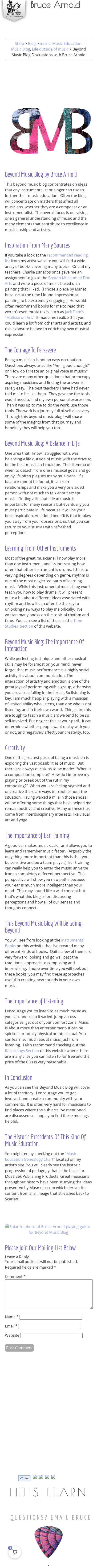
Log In (89, 21)
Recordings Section (22, 1050)
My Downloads (70, 21)
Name (12, 1316)
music (45, 43)
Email (11, 1326)
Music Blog (20, 49)
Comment (15, 1276)
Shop (19, 43)
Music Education (66, 43)
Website (12, 1335)
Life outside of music (50, 49)
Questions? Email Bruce (51, 1517)
